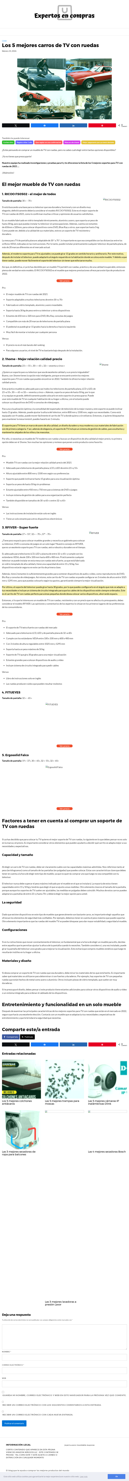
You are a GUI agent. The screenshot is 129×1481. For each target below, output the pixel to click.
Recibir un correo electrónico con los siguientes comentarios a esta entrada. (52, 1405)
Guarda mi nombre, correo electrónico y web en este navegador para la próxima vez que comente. (64, 1395)
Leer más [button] (84, 1476)
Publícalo (29, 1037)
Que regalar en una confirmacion (48, 142)
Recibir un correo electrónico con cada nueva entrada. (38, 1414)
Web (4, 1378)
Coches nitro (8, 142)
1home (10, 359)
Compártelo (12, 1037)
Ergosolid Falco (17, 755)
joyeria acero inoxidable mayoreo (79, 1445)
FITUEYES (12, 692)
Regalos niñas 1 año (24, 142)
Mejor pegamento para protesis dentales (98, 142)
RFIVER (11, 527)
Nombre (6, 1352)
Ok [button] (116, 1476)
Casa (4, 41)
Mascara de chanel (72, 142)
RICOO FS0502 (16, 194)
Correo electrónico (13, 1365)
